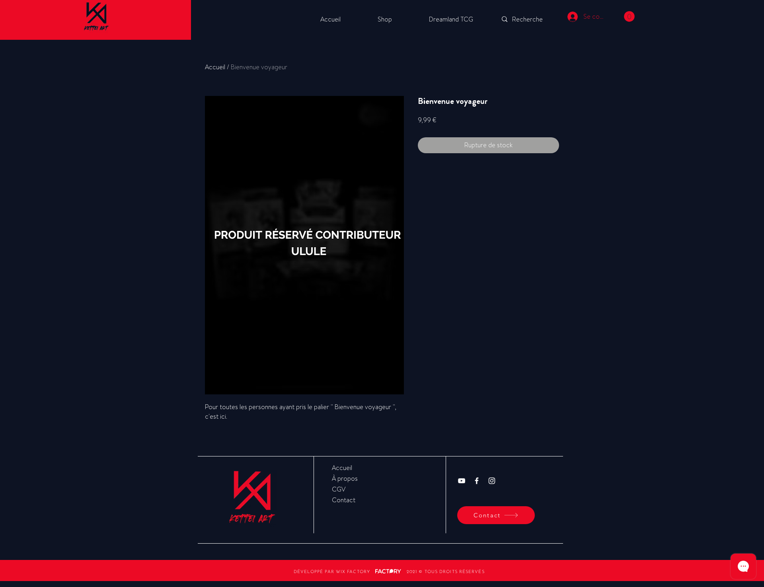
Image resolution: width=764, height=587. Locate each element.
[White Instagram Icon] (491, 480)
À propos (345, 478)
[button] (629, 16)
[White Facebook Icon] (476, 480)
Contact (343, 500)
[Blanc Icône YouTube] (461, 480)
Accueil (215, 67)
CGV (338, 489)
